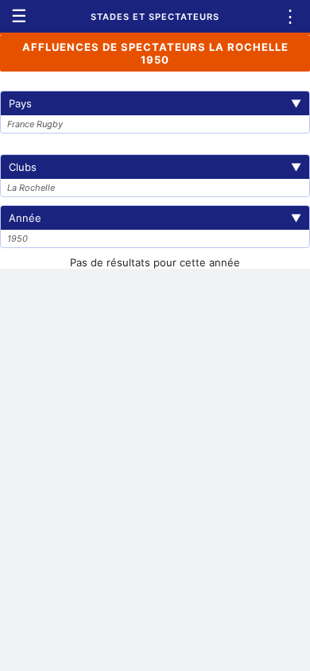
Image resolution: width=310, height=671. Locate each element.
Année (155, 217)
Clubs (155, 167)
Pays (155, 103)
